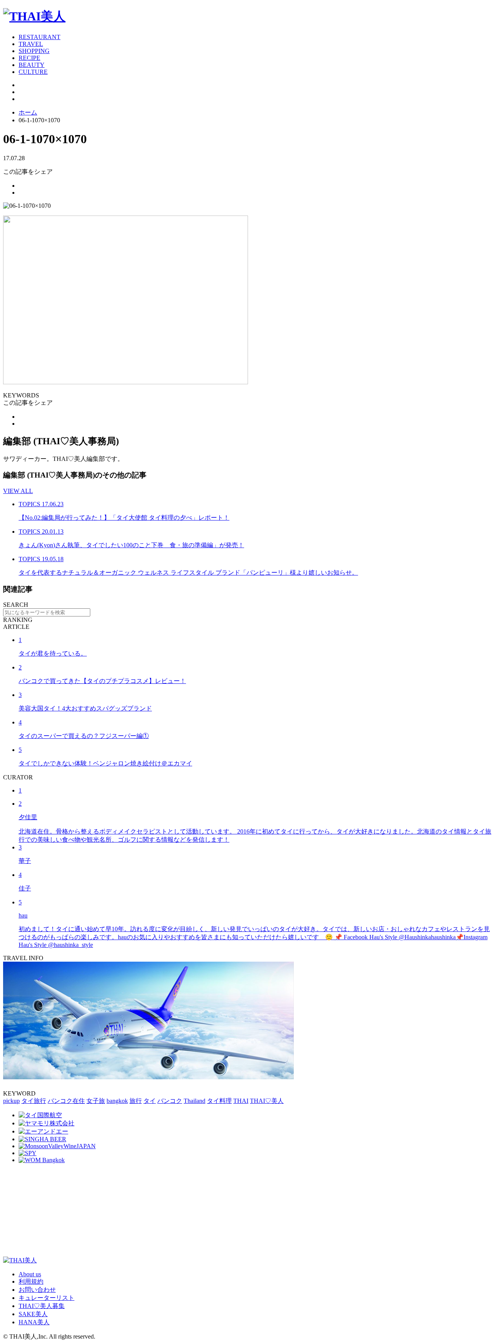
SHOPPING (34, 51)
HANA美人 (34, 1322)
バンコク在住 (66, 1100)
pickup (11, 1100)
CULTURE (33, 71)
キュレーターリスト (46, 1297)
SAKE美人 (33, 1314)
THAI (240, 1100)
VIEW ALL (18, 491)
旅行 (135, 1100)
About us (30, 1274)
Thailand (194, 1100)
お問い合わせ (37, 1289)
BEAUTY (32, 65)
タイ (149, 1100)
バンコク (169, 1100)
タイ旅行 (33, 1100)
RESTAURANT (39, 37)
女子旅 (95, 1100)
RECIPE (29, 58)
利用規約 (31, 1281)
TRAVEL (31, 44)
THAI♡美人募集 (42, 1306)
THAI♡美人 (267, 1100)
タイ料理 (219, 1100)
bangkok (117, 1100)
